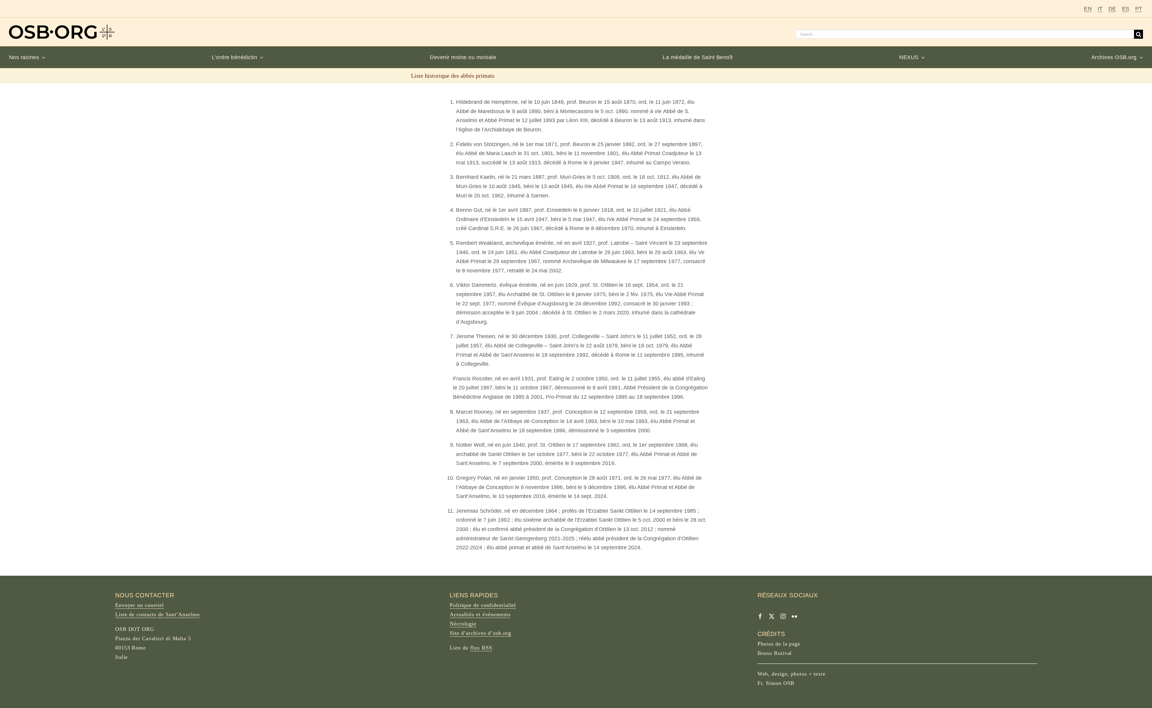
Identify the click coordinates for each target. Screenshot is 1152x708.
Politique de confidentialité (483, 605)
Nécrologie (463, 624)
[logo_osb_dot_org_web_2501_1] (62, 27)
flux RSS (481, 648)
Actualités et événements (480, 614)
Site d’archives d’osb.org (480, 633)
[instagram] (783, 616)
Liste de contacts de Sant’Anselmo (157, 614)
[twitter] (771, 616)
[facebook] (760, 616)
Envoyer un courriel (139, 605)
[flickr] (794, 616)
